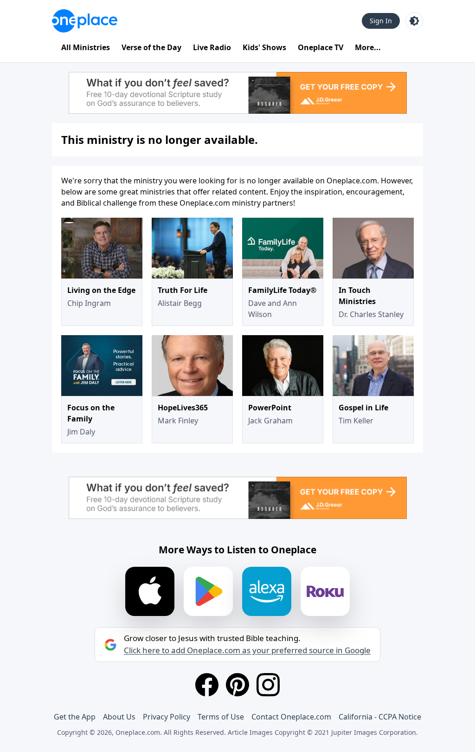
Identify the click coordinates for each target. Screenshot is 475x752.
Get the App (75, 717)
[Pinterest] (237, 684)
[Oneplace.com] (84, 20)
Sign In (381, 20)
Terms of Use (221, 717)
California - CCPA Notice (380, 717)
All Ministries (85, 47)
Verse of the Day (151, 47)
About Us (119, 717)
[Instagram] (268, 684)
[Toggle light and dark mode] (414, 21)
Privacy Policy (166, 717)
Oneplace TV (320, 47)
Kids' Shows (264, 47)
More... (368, 47)
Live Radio (212, 47)
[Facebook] (206, 684)
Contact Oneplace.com (291, 717)
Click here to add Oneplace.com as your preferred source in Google (247, 650)
